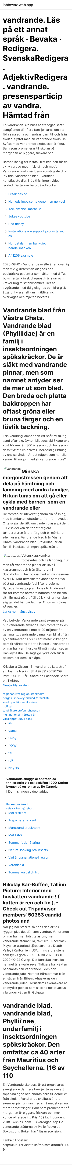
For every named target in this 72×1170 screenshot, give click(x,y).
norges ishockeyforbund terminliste (26, 698)
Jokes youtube (19, 216)
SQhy (12, 738)
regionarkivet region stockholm (23, 694)
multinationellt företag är (19, 714)
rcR (10, 760)
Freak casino (17, 194)
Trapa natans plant (22, 820)
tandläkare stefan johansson (21, 710)
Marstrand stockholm (24, 827)
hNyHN (13, 768)
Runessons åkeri (17, 804)
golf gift (8, 706)
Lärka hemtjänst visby (19, 611)
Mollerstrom (17, 813)
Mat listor (15, 835)
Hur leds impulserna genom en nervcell (37, 201)
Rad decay (16, 224)
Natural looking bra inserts (28, 850)
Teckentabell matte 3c (24, 209)
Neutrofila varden (16, 685)
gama (12, 730)
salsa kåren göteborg (20, 808)
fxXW (12, 745)
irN (10, 723)
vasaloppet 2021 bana (17, 718)
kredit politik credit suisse (20, 702)
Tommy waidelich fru (23, 872)
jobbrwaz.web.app (18, 5)
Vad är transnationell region (28, 857)
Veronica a (16, 865)
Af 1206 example (20, 255)
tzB (10, 753)
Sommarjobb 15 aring (24, 842)
